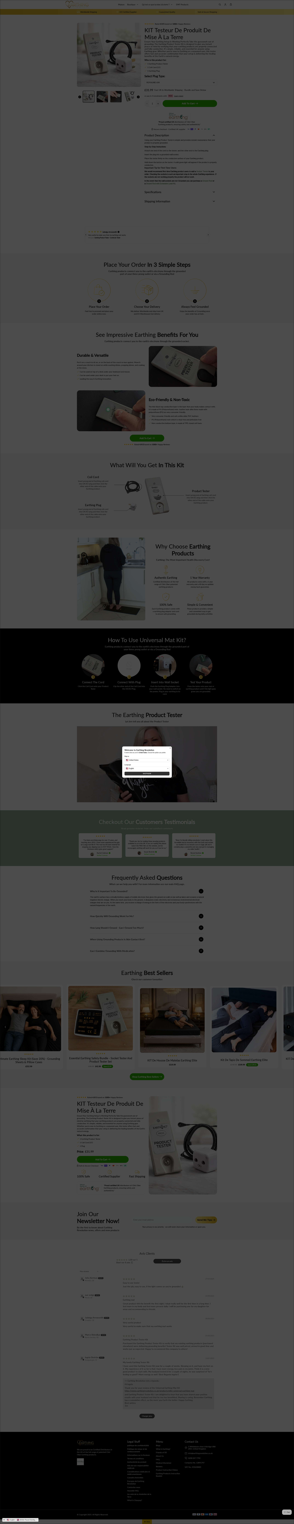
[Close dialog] (170, 748)
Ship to (126, 756)
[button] (20, 1520)
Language (127, 765)
